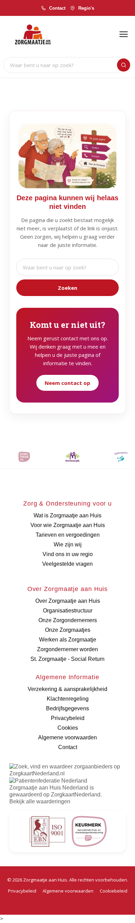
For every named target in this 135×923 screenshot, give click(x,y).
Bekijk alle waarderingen (39, 801)
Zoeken (67, 287)
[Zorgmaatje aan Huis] (32, 34)
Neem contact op (67, 382)
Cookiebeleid (113, 891)
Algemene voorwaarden (68, 891)
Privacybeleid (22, 891)
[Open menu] (124, 34)
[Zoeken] (123, 65)
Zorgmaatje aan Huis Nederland (48, 788)
